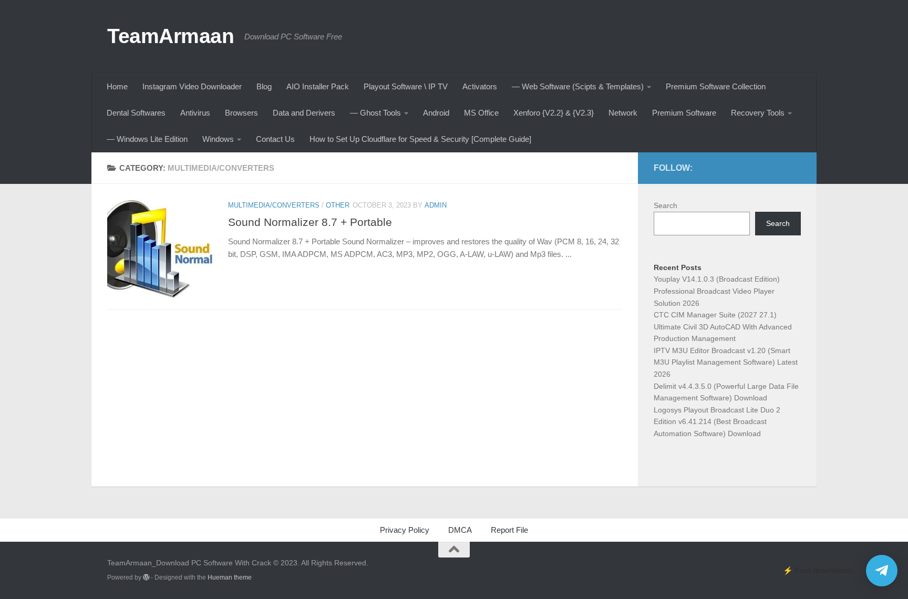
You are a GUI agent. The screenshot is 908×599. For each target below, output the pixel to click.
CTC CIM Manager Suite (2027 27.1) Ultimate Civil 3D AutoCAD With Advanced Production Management (723, 327)
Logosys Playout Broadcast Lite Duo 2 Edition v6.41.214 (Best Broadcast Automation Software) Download (717, 422)
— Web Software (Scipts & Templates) (578, 86)
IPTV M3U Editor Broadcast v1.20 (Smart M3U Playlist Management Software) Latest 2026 (726, 362)
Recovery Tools (758, 112)
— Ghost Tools (375, 112)
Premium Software (684, 112)
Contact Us (275, 139)
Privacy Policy (404, 529)
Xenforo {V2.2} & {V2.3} (553, 112)
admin (436, 205)
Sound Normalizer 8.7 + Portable (310, 222)
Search (665, 205)
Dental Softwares (136, 112)
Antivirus (195, 112)
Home (117, 86)
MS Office (481, 112)
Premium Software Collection (716, 86)
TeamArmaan (170, 35)
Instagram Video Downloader (192, 86)
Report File (509, 529)
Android (436, 112)
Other (337, 205)
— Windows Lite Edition (147, 139)
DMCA (460, 529)
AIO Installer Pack (317, 86)
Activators (479, 86)
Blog (264, 86)
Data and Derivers (304, 112)
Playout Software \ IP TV (406, 86)
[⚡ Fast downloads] (881, 570)
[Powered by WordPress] (146, 577)
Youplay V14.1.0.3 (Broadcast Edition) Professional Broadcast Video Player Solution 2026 (717, 291)
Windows (218, 139)
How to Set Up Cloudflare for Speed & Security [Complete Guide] (420, 139)
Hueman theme (230, 577)
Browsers (241, 112)
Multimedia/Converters (273, 205)
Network (622, 112)
